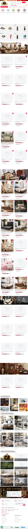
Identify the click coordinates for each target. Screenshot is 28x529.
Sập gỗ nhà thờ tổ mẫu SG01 (5, 385)
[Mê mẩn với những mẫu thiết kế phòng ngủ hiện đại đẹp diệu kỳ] (21, 482)
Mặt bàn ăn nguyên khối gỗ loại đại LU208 (20, 64)
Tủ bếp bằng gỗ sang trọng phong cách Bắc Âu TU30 (7, 333)
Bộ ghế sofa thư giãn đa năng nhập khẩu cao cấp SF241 (20, 122)
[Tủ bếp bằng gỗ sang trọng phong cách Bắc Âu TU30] (7, 328)
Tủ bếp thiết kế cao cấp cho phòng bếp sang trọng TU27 (20, 352)
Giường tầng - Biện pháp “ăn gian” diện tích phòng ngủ (20, 467)
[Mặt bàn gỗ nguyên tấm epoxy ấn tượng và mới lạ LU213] (21, 78)
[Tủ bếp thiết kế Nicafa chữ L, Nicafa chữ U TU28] (7, 347)
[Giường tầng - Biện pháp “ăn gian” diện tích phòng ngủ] (21, 465)
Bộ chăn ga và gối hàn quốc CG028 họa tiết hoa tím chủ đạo (20, 267)
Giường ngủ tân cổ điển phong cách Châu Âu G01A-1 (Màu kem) (7, 194)
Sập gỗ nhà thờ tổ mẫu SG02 (19, 385)
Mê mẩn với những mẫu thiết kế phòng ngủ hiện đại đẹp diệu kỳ (20, 484)
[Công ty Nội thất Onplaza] (4, 3)
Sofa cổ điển (11, 3)
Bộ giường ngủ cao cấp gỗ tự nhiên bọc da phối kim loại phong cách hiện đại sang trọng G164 (20, 214)
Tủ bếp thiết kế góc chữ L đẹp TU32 (6, 314)
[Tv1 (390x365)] (5, 402)
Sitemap (3, 523)
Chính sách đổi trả (4, 520)
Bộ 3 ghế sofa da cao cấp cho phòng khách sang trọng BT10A (6, 122)
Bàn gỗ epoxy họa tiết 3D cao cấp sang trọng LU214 (7, 83)
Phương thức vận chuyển (4, 519)
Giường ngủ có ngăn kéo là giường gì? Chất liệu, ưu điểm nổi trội (20, 459)
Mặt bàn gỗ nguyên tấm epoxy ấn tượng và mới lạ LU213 (20, 83)
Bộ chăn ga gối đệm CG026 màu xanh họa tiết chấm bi (20, 248)
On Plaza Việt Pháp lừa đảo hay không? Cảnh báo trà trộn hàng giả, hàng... (7, 459)
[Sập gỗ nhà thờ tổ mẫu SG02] (21, 380)
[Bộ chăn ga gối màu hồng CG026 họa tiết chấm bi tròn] (7, 264)
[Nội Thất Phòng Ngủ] (14, 175)
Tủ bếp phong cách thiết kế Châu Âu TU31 (20, 314)
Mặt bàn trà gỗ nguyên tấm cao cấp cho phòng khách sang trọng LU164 (7, 65)
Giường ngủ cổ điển (16, 3)
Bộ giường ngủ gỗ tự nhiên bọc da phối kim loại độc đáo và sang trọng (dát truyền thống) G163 (7, 233)
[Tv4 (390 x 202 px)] (23, 400)
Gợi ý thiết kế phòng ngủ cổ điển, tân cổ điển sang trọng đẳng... (6, 484)
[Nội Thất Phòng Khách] (14, 48)
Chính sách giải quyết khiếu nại (18, 519)
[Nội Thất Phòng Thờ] (14, 369)
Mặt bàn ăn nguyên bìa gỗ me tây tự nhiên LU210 (20, 102)
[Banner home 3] (14, 300)
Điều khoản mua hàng (17, 520)
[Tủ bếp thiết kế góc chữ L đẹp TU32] (7, 309)
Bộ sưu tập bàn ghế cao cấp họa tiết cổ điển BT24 (7, 159)
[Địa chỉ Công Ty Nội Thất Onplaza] (14, 492)
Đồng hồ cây (19, 3)
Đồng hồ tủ (25, 31)
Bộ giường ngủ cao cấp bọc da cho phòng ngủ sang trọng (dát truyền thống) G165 (7, 213)
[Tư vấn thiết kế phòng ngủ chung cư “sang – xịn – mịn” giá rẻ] (21, 474)
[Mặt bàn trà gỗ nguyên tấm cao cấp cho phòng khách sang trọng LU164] (7, 60)
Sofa (2, 31)
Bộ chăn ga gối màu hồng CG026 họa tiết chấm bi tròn (7, 271)
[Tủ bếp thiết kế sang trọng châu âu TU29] (21, 328)
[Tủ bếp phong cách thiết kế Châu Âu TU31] (21, 309)
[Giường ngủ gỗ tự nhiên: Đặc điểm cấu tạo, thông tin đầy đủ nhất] (7, 474)
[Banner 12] (14, 0)
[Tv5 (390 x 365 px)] (23, 407)
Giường (10, 31)
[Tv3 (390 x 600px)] (14, 404)
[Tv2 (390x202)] (5, 409)
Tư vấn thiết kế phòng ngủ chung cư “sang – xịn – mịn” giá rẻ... (20, 476)
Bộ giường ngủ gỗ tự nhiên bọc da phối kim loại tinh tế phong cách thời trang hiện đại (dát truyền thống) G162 (20, 233)
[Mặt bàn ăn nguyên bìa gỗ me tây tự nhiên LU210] (21, 97)
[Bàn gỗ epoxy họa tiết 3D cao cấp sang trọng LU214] (7, 78)
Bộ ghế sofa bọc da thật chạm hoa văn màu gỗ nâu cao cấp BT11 (7, 145)
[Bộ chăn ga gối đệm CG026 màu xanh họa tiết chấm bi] (21, 243)
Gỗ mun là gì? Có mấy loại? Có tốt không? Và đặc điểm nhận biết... (6, 467)
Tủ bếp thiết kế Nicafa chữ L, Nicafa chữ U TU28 (7, 352)
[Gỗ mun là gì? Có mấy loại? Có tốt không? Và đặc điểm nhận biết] (7, 465)
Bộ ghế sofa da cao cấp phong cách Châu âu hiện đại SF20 (20, 159)
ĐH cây (17, 31)
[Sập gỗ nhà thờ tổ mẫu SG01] (7, 380)
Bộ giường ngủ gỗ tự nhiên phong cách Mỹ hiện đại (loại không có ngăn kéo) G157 (20, 194)
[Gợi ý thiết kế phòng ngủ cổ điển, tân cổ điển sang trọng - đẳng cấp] (7, 482)
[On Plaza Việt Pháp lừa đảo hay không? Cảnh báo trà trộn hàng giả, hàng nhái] (7, 457)
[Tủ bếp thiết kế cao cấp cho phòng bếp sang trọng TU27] (21, 347)
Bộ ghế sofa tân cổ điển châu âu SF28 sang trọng (20, 140)
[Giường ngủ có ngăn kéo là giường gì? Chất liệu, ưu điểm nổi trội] (21, 457)
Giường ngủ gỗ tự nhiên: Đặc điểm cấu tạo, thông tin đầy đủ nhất (7, 476)
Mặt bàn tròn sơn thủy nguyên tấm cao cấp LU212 (7, 102)
